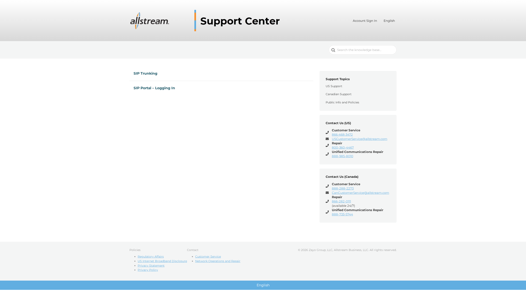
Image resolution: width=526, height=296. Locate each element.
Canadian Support (339, 94)
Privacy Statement (151, 265)
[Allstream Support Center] (206, 20)
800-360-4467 (343, 147)
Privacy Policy (148, 270)
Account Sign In (365, 21)
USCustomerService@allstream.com (359, 139)
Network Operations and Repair (217, 261)
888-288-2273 (343, 188)
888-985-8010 (342, 156)
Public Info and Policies (342, 102)
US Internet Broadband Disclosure (162, 261)
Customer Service (208, 256)
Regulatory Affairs (151, 256)
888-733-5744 (342, 214)
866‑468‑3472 (342, 134)
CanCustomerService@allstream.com (360, 193)
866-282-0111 (341, 201)
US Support (334, 86)
